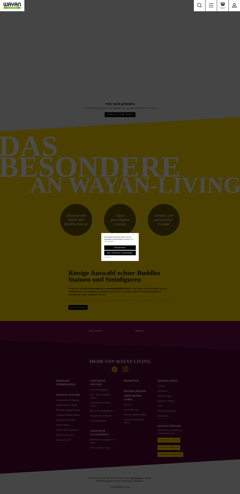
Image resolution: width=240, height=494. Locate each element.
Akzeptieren (120, 247)
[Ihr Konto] (234, 5)
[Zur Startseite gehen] (12, 5)
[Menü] (211, 5)
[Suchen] (199, 5)
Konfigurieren (107, 257)
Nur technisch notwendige (120, 253)
